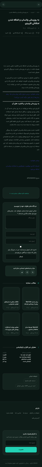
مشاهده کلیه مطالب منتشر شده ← (19, 193)
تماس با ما (18, 413)
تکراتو (31, 78)
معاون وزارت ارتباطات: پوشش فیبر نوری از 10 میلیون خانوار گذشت (11, 329)
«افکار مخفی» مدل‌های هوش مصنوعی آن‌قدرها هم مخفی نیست (11, 305)
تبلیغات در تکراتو (34, 413)
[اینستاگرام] (27, 272)
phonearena (31, 178)
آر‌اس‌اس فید (35, 418)
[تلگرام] (22, 272)
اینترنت (32, 12)
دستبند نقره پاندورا (30, 381)
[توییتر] (32, 272)
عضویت (21, 449)
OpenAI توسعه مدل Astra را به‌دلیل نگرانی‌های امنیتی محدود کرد (31, 330)
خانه (38, 12)
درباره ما (25, 413)
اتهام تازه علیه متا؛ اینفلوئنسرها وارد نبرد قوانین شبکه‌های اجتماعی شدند (25, 358)
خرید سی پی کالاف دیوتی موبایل (26, 386)
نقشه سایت (9, 413)
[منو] (39, 4)
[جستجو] (3, 4)
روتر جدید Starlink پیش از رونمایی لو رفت (31, 303)
